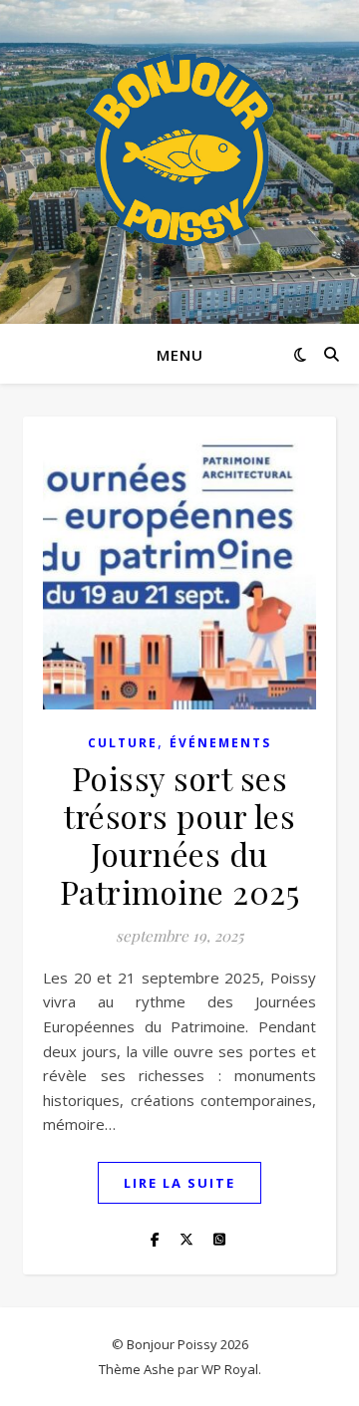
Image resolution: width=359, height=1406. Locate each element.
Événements (220, 742)
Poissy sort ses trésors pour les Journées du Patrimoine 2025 (180, 834)
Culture (123, 742)
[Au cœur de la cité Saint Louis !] (179, 149)
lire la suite (179, 1183)
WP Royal (229, 1369)
